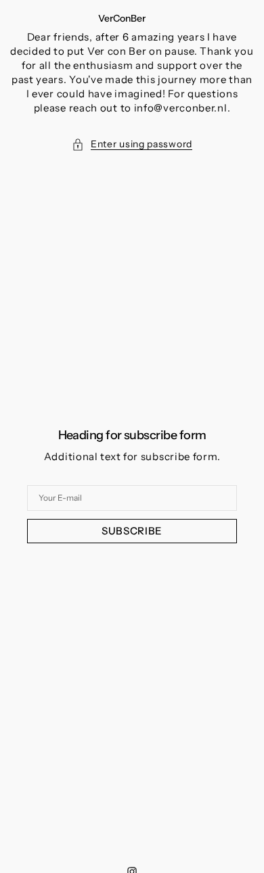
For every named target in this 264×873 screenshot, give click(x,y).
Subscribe (132, 530)
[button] (132, 144)
